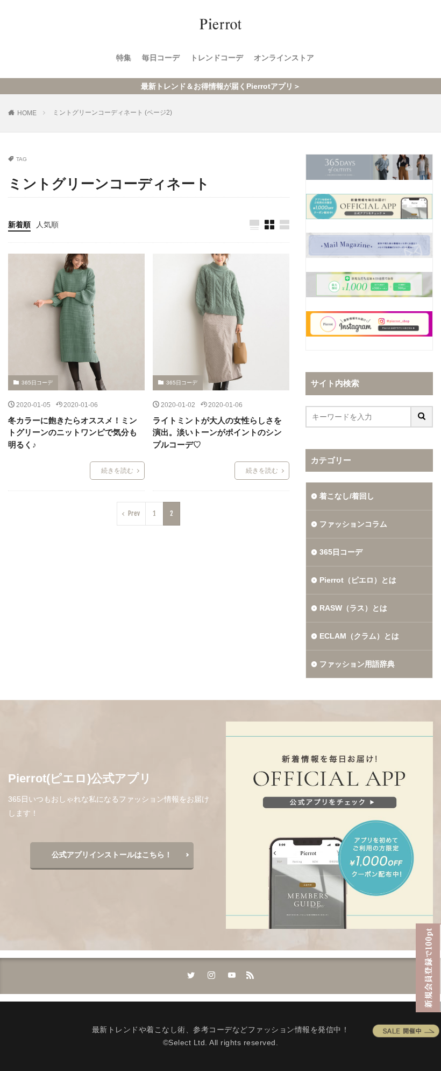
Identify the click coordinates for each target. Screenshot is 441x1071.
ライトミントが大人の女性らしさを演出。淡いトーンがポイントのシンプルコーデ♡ (217, 432)
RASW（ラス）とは (353, 608)
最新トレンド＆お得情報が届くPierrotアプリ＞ (221, 86)
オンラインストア (284, 57)
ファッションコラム (353, 524)
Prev (134, 513)
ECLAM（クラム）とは (359, 636)
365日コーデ (37, 383)
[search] (422, 417)
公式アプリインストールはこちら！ (112, 854)
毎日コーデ (161, 57)
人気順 (47, 224)
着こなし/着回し (346, 496)
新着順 (19, 224)
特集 (123, 57)
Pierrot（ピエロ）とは (357, 580)
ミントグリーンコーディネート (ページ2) (112, 112)
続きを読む (117, 470)
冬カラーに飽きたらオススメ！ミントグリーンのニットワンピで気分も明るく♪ (72, 432)
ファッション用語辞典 (357, 664)
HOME (27, 113)
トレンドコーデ (216, 57)
